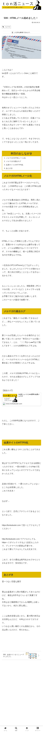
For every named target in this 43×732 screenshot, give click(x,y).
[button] (38, 458)
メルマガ (7, 27)
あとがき (9, 168)
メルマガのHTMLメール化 (16, 158)
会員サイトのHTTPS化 (14, 165)
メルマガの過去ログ (13, 161)
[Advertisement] (21, 685)
